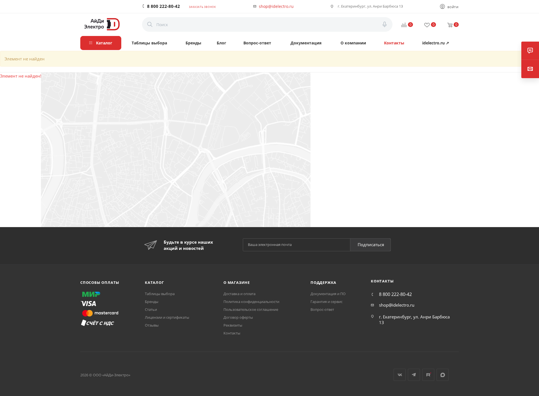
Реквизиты (232, 325)
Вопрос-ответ (322, 309)
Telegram (414, 375)
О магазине (236, 282)
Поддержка (323, 282)
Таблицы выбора (160, 293)
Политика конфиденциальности (251, 301)
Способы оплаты (99, 282)
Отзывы (152, 325)
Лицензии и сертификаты (167, 317)
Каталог (154, 282)
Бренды (151, 301)
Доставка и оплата (239, 293)
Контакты (231, 333)
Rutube (428, 375)
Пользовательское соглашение (250, 309)
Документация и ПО (328, 293)
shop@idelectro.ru (276, 6)
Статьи (151, 309)
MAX (443, 375)
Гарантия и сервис (326, 301)
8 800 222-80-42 (163, 6)
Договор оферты (238, 317)
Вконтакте (400, 375)
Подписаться (371, 244)
